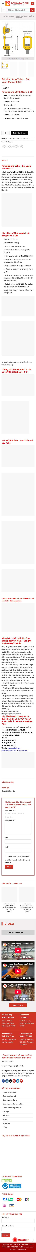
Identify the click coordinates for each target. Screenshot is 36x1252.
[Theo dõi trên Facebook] (3, 1081)
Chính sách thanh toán (9, 1096)
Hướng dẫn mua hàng (9, 1092)
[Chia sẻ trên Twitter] (10, 146)
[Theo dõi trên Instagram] (7, 1081)
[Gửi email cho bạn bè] (14, 146)
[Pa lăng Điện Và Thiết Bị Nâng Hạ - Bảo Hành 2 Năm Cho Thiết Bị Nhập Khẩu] (17, 3)
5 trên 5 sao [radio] (8, 817)
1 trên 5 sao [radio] (5, 813)
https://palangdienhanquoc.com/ (12, 714)
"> (15, 1240)
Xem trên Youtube (15, 933)
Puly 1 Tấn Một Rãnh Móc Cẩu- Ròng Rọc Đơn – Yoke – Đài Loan (9, 907)
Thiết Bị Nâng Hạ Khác (21, 16)
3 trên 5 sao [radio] (13, 813)
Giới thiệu (6, 1112)
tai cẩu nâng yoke (8, 142)
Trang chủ (5, 16)
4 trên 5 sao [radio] (20, 813)
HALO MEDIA (22, 1249)
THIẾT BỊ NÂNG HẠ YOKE (13, 138)
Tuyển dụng (6, 1123)
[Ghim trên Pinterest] (17, 146)
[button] (3, 3)
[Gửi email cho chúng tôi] (10, 1081)
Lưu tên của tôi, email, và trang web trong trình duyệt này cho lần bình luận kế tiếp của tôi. (17, 860)
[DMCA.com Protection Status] (7, 1180)
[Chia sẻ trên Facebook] (7, 146)
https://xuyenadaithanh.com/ (10, 711)
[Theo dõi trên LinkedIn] (17, 1081)
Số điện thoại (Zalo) (8, 1226)
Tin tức (5, 1119)
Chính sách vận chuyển (10, 1100)
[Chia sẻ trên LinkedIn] (21, 146)
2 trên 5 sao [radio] (9, 813)
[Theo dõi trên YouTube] (21, 1081)
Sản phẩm (11, 16)
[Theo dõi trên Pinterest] (14, 1081)
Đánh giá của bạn (10, 810)
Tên (6, 838)
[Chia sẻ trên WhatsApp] (3, 146)
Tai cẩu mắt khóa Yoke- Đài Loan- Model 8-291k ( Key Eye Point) (27, 907)
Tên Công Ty (5, 1217)
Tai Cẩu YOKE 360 (24, 138)
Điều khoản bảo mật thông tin (12, 1108)
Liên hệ (5, 1127)
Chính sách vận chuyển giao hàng (13, 1104)
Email (7, 847)
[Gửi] (32, 10)
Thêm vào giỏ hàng (19, 133)
